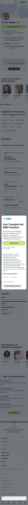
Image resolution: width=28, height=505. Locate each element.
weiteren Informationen (12, 269)
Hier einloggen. (6, 248)
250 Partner (17, 254)
